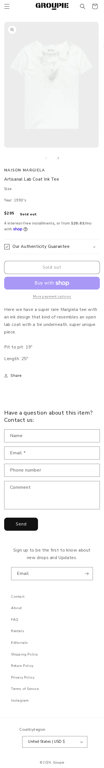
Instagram (20, 700)
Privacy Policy (22, 677)
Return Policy (22, 666)
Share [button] (16, 375)
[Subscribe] (86, 573)
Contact (17, 596)
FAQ (15, 619)
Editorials (19, 642)
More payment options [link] (52, 296)
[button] (7, 6)
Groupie (58, 762)
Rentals (17, 631)
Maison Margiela (24, 170)
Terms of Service (25, 689)
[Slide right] (58, 158)
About (16, 608)
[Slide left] (46, 158)
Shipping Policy (24, 654)
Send (21, 524)
